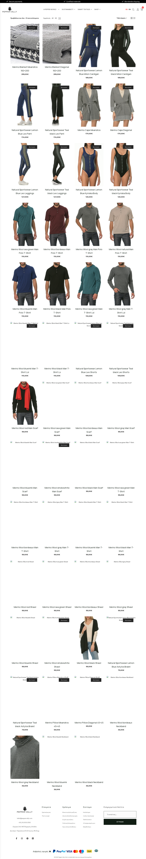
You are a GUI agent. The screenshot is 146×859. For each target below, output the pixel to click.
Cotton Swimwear (88, 816)
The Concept (45, 816)
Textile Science (87, 819)
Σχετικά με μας (46, 812)
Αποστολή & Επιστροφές (69, 816)
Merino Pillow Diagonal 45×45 (89, 722)
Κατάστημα (86, 812)
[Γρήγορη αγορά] (39, 47)
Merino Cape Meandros (89, 130)
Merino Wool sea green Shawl (57, 607)
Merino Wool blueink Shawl (25, 663)
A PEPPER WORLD (50, 9)
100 (59, 18)
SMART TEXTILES (84, 9)
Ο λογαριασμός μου (89, 823)
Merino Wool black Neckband (89, 782)
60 (56, 18)
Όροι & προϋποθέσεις (69, 827)
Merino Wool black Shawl (89, 663)
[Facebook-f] (16, 838)
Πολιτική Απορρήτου (68, 823)
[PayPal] (59, 851)
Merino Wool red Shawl (25, 607)
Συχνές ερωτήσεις (67, 819)
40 (53, 18)
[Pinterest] (27, 838)
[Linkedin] (33, 838)
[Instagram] (22, 838)
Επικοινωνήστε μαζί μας (69, 812)
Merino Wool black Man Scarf (89, 487)
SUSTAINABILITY (67, 9)
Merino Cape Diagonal (121, 130)
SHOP (96, 9)
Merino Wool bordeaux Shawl (89, 607)
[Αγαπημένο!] (39, 53)
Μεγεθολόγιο (87, 827)
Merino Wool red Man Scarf (25, 428)
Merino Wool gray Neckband (25, 782)
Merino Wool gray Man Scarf (121, 428)
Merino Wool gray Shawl (121, 607)
